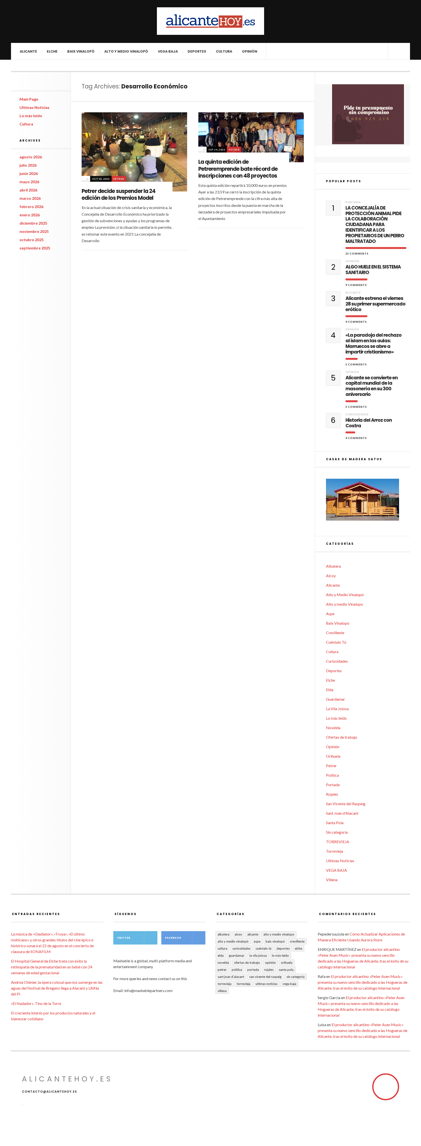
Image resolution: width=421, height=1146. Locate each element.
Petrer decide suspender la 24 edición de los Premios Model (118, 194)
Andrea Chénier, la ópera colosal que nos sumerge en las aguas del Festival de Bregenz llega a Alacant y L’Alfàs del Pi (57, 988)
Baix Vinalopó (81, 51)
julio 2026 (28, 165)
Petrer (119, 178)
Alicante (28, 51)
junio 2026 (28, 173)
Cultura (224, 51)
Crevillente (335, 632)
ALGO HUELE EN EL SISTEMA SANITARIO (373, 270)
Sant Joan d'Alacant (342, 813)
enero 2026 (29, 214)
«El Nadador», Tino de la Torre (36, 1003)
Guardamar (335, 699)
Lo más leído (30, 115)
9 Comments (356, 284)
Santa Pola (335, 822)
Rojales (332, 794)
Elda (329, 689)
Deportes (197, 51)
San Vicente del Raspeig (345, 803)
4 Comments (356, 437)
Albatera (333, 566)
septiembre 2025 (34, 248)
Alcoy (331, 575)
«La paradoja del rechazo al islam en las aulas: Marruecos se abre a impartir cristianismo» (373, 344)
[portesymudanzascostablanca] (368, 114)
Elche (52, 51)
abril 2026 (28, 190)
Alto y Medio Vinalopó (126, 51)
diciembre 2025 (33, 223)
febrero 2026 (31, 206)
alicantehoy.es (67, 1079)
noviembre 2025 (34, 231)
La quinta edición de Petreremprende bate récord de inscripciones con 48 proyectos (237, 169)
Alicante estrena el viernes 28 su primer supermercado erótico (375, 304)
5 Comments (356, 364)
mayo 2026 (29, 181)
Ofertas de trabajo (341, 737)
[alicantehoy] (210, 21)
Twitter (123, 938)
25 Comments (357, 253)
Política (332, 775)
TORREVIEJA (337, 841)
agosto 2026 (30, 156)
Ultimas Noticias (34, 107)
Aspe (330, 613)
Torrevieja (334, 851)
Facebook (173, 938)
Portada (353, 202)
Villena (331, 879)
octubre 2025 (31, 239)
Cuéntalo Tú (336, 642)
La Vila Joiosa (337, 708)
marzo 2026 (30, 198)
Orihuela (333, 756)
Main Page (28, 99)
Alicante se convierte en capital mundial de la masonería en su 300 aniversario (371, 386)
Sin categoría (337, 832)
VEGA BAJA (168, 51)
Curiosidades (357, 414)
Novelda (333, 727)
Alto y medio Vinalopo (344, 604)
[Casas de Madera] (368, 502)
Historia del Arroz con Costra (368, 423)
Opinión (249, 51)
